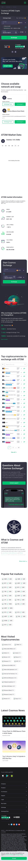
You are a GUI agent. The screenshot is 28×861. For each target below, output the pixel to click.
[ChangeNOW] (3, 2)
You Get (4, 31)
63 (18, 447)
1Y (15, 145)
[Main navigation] (25, 2)
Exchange (14, 37)
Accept (14, 858)
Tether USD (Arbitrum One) (11, 411)
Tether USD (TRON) (10, 387)
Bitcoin (7, 368)
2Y (18, 145)
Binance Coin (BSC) (11, 414)
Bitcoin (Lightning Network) (11, 372)
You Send (4, 21)
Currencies (8, 7)
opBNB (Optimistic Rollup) (11, 418)
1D (2, 145)
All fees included (7, 26)
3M (12, 145)
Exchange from (8, 104)
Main (3, 7)
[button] (22, 22)
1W (5, 145)
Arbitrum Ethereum (9, 384)
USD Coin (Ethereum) (11, 430)
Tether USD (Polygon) (10, 407)
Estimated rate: (7, 28)
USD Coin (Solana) (9, 434)
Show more (22, 561)
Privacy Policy (19, 854)
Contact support (14, 483)
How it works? (4, 339)
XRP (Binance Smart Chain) (11, 426)
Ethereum (8, 376)
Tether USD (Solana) (10, 399)
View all (13, 452)
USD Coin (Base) (10, 438)
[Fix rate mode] (16, 32)
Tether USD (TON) (10, 403)
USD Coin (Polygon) (10, 442)
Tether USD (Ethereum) (10, 392)
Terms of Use (9, 854)
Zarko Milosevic (13, 553)
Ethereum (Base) (10, 380)
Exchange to (20, 104)
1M (9, 145)
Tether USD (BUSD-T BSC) (11, 395)
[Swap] (26, 27)
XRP (6, 422)
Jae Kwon (5, 553)
